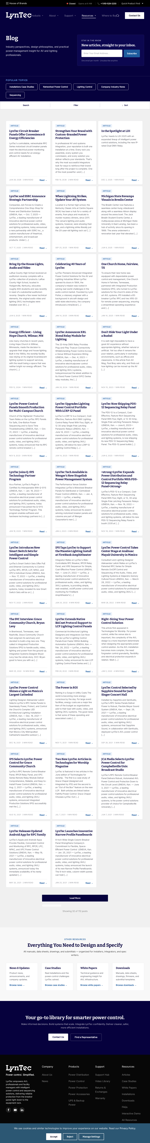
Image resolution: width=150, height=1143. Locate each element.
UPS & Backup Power (76, 1102)
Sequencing (15, 95)
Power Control (77, 1081)
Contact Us (134, 15)
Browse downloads (126, 985)
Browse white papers (91, 985)
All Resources (129, 1119)
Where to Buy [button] (109, 15)
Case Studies (129, 1081)
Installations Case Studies (22, 86)
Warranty (100, 1098)
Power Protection (78, 1087)
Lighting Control (84, 86)
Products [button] (35, 15)
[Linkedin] (22, 1110)
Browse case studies (56, 985)
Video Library (102, 1081)
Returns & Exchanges (101, 1089)
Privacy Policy (127, 1128)
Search (26, 105)
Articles (126, 1074)
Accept (53, 1136)
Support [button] (68, 15)
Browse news (17, 985)
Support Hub (102, 1074)
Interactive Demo (131, 1113)
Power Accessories (79, 1094)
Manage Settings (91, 1136)
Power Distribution (79, 1074)
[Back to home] (18, 15)
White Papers (129, 1087)
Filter (76, 105)
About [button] (52, 15)
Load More (75, 898)
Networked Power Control (55, 86)
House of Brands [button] (18, 3)
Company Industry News (113, 86)
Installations (128, 1094)
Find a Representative (86, 1037)
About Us (47, 1074)
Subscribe (132, 53)
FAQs (124, 1107)
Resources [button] (87, 15)
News (45, 1081)
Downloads (128, 1100)
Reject (70, 1136)
